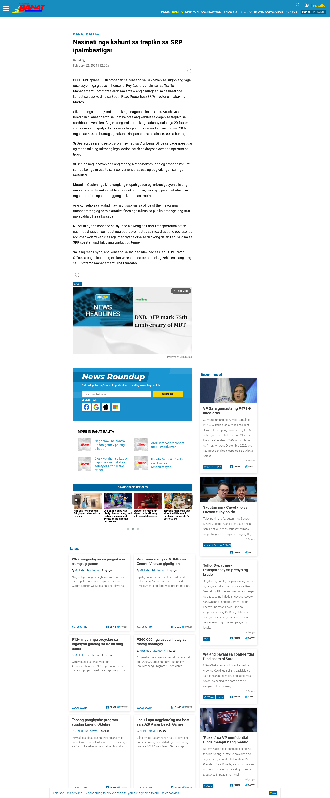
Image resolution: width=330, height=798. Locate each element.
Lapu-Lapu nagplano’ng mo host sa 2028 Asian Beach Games (163, 722)
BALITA (177, 12)
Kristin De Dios (147, 731)
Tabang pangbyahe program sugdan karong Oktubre (95, 722)
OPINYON (192, 12)
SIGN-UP (168, 394)
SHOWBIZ (230, 12)
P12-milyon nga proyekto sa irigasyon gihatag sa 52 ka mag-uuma (98, 644)
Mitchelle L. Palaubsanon (87, 570)
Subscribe (319, 5)
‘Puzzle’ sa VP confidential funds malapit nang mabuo (225, 739)
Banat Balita (86, 34)
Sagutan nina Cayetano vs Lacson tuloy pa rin (225, 509)
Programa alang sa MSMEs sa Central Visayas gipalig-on (161, 561)
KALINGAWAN (211, 12)
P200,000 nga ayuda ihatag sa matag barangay (161, 641)
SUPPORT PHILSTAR (313, 12)
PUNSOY (291, 12)
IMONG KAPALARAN (268, 12)
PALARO (246, 12)
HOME (165, 12)
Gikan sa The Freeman (86, 731)
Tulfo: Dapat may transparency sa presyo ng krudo (225, 570)
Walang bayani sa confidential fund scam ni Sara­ (228, 656)
